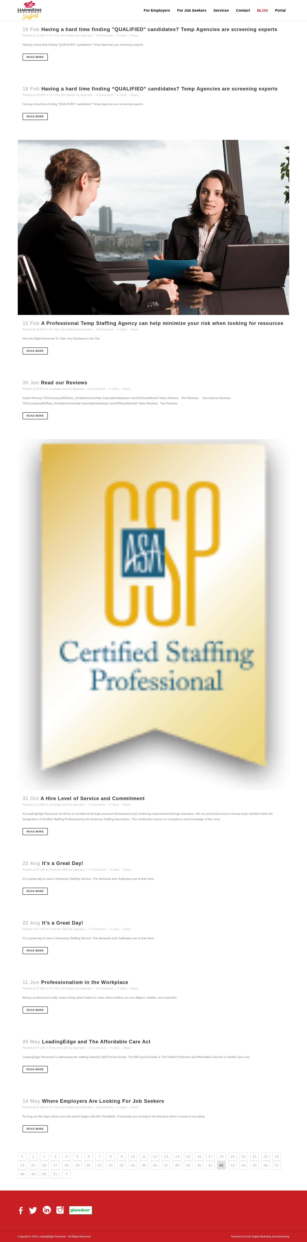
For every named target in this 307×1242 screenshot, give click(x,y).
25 (33, 1165)
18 (221, 1156)
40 (199, 1165)
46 (266, 1165)
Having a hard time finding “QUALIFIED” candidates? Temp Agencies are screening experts (159, 88)
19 (232, 1156)
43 (232, 1165)
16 (199, 1156)
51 (55, 1174)
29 (77, 1165)
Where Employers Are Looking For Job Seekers (103, 1101)
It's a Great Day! (62, 863)
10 (133, 1156)
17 (210, 1156)
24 (22, 1165)
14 (177, 1156)
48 (22, 1174)
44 (243, 1165)
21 (254, 1156)
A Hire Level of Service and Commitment (93, 798)
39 (188, 1165)
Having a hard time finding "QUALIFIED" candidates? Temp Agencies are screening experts (159, 29)
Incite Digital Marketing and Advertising (267, 1236)
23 (277, 1156)
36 (155, 1165)
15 (188, 1156)
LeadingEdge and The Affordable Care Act (96, 1041)
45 (254, 1165)
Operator (86, 35)
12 (155, 1156)
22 (266, 1156)
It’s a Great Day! (62, 923)
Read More (35, 57)
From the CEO (58, 869)
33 (122, 1165)
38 (177, 1165)
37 (166, 1165)
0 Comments (104, 35)
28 (66, 1165)
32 (111, 1165)
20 (243, 1156)
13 (166, 1156)
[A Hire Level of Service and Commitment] (153, 614)
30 (88, 1165)
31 (100, 1165)
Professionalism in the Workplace (84, 982)
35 (144, 1165)
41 (210, 1165)
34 (133, 1165)
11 (144, 1156)
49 (33, 1174)
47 (277, 1165)
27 (55, 1165)
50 (44, 1174)
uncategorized (58, 388)
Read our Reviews (64, 382)
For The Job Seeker (62, 35)
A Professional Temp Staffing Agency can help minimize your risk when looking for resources (162, 323)
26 (44, 1165)
